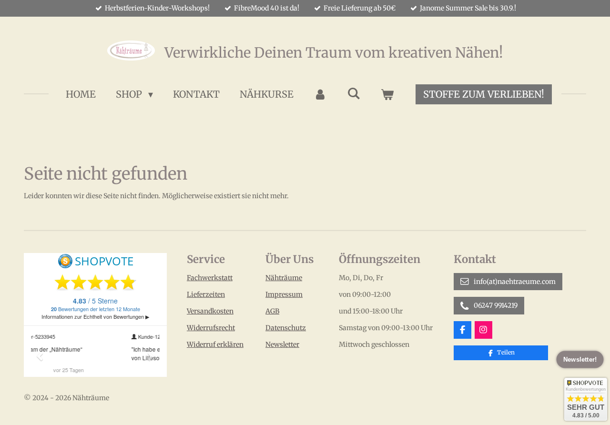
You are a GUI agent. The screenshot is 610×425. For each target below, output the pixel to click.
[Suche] (353, 93)
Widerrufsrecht (211, 328)
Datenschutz (285, 328)
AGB (272, 311)
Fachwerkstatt (210, 277)
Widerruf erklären (215, 344)
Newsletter (282, 344)
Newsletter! (580, 360)
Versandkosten (210, 311)
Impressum (284, 294)
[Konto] (320, 94)
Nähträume (283, 277)
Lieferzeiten (206, 294)
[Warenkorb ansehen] (387, 94)
